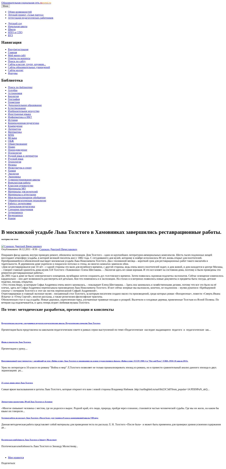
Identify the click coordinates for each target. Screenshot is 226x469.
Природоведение (17, 149)
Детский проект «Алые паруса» (26, 14)
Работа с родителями (19, 203)
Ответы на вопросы (19, 58)
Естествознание (17, 108)
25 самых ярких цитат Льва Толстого (17, 383)
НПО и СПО (15, 32)
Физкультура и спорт (20, 167)
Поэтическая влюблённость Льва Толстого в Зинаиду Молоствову (29, 440)
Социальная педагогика (21, 206)
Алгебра (12, 90)
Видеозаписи (15, 215)
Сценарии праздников (20, 209)
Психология (15, 152)
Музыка (12, 138)
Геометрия (14, 102)
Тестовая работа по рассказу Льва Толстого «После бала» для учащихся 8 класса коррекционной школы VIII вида (49, 418)
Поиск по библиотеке (20, 87)
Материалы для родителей (23, 191)
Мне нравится (16, 457)
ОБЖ (11, 141)
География (14, 99)
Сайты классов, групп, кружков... (27, 64)
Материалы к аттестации (22, 194)
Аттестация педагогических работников (30, 17)
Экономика (14, 176)
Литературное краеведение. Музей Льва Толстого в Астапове (26, 402)
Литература (14, 129)
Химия (12, 170)
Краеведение (15, 126)
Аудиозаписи (15, 212)
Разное (12, 218)
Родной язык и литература (23, 155)
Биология (13, 96)
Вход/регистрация (18, 49)
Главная (12, 52)
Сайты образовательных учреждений (29, 67)
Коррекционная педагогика (23, 123)
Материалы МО (17, 188)
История (13, 120)
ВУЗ (10, 35)
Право (11, 146)
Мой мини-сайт (17, 55)
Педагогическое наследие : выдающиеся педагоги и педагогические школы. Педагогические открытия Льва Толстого (50, 323)
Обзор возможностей (20, 11)
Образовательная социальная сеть (26, 2)
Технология (14, 161)
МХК (11, 135)
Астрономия (15, 93)
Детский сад (15, 23)
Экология (13, 173)
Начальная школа (17, 26)
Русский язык (15, 158)
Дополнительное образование (25, 105)
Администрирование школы (24, 179)
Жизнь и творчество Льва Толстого (16, 342)
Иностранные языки (19, 114)
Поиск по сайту (17, 61)
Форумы (13, 73)
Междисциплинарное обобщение (27, 197)
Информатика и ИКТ (20, 117)
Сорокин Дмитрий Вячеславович (58, 249)
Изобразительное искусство (23, 111)
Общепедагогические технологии (27, 200)
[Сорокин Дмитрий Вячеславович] (21, 246)
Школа (12, 29)
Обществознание (17, 143)
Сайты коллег (15, 70)
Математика (15, 132)
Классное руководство (20, 185)
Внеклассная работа (19, 182)
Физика (12, 164)
